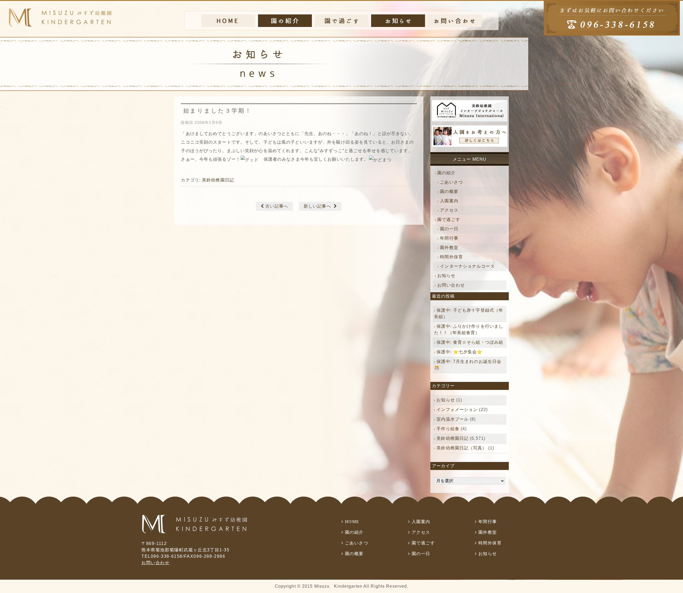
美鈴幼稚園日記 (218, 180)
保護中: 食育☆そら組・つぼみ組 (469, 342)
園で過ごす (448, 219)
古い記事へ (276, 206)
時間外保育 (451, 257)
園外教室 (449, 247)
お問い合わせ (451, 285)
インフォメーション (457, 409)
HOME (352, 521)
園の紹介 (446, 173)
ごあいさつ (451, 182)
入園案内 (449, 201)
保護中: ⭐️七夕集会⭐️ (459, 352)
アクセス (449, 210)
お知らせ (446, 275)
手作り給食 (447, 428)
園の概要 (449, 191)
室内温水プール (452, 419)
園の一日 (449, 229)
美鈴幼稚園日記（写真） (461, 448)
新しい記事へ (317, 206)
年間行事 (449, 238)
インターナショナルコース (467, 266)
